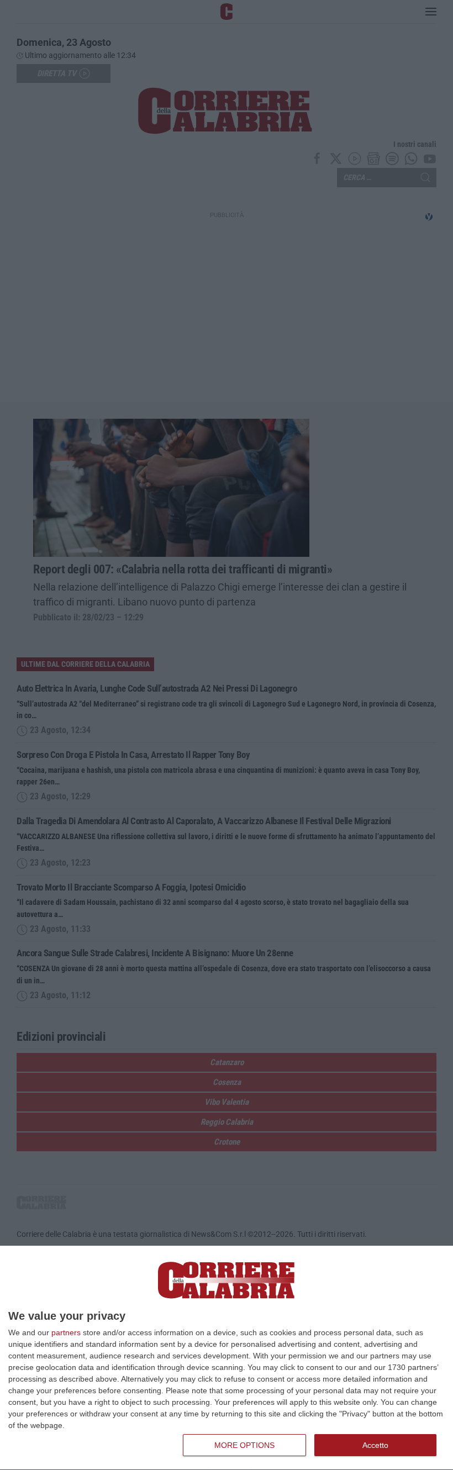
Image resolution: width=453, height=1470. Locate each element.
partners (66, 1332)
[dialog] (226, 1358)
